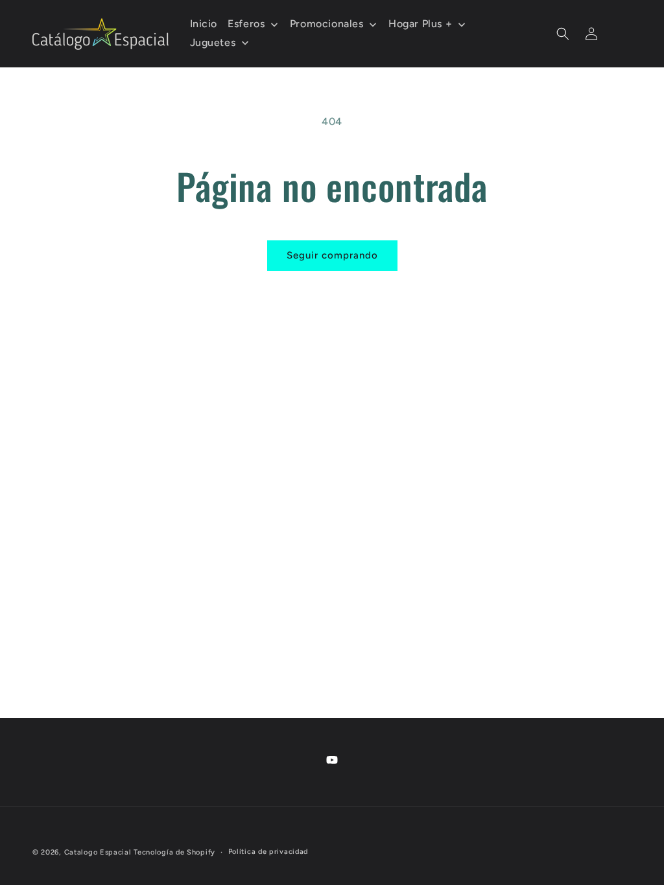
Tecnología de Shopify (174, 852)
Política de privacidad (268, 851)
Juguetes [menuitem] (213, 42)
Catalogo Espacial (98, 852)
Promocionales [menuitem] (327, 23)
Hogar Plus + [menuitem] (420, 23)
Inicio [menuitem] (204, 23)
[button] (563, 33)
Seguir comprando (332, 255)
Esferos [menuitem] (246, 23)
